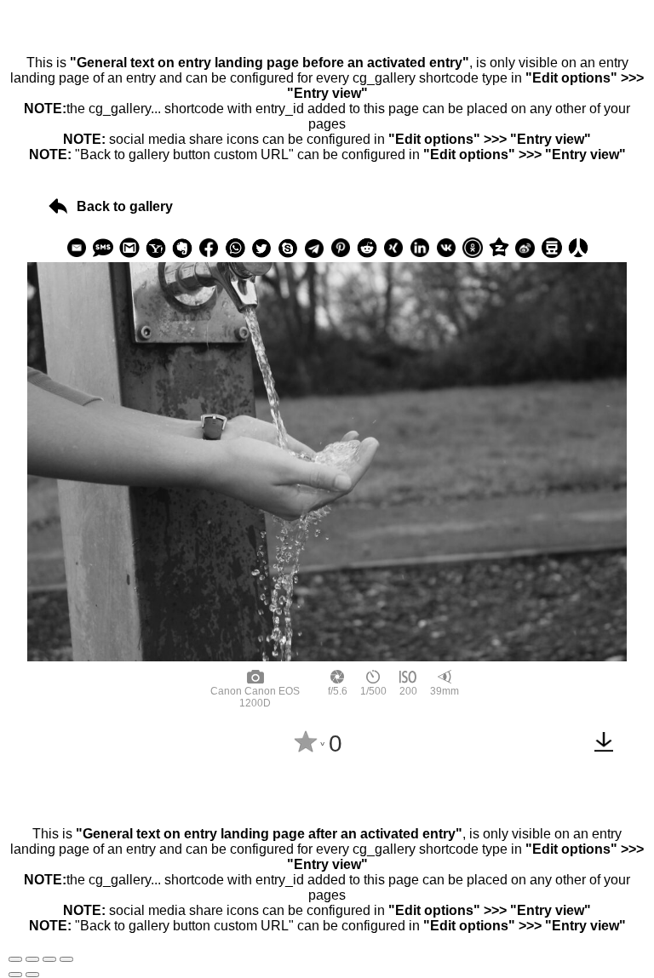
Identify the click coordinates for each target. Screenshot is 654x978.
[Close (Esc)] (15, 959)
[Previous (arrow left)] (15, 974)
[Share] (32, 959)
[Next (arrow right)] (32, 974)
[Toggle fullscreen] (49, 959)
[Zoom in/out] (66, 959)
